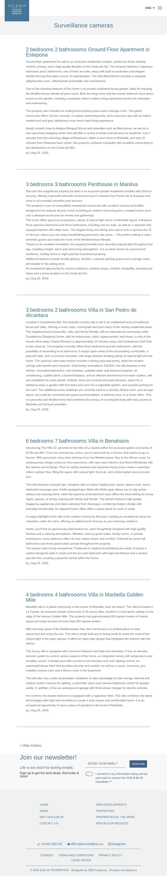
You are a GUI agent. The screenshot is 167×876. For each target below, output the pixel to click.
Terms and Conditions (76, 855)
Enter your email (102, 763)
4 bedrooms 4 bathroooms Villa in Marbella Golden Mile (84, 597)
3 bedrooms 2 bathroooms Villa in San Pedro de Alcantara (81, 312)
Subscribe (138, 763)
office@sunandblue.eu (86, 844)
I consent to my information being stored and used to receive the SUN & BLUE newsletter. (121, 777)
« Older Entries (30, 745)
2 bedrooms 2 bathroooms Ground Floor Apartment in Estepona (87, 52)
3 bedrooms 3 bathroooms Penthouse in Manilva (82, 184)
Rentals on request (112, 823)
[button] (151, 7)
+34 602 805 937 (51, 844)
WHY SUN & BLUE (52, 817)
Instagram (118, 844)
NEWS (44, 811)
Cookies (46, 855)
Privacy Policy (110, 855)
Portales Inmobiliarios (123, 870)
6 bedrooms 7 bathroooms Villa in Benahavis (77, 441)
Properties (105, 811)
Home (44, 804)
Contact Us (49, 823)
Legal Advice (81, 860)
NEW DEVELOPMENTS (111, 804)
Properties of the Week (115, 817)
